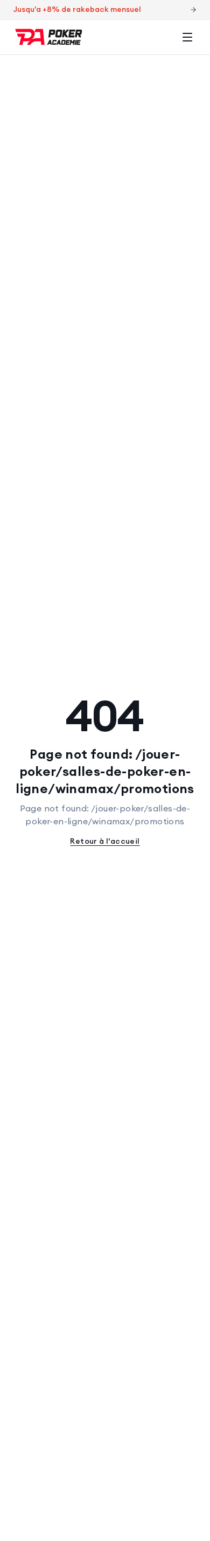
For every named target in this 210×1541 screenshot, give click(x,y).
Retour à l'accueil (104, 841)
